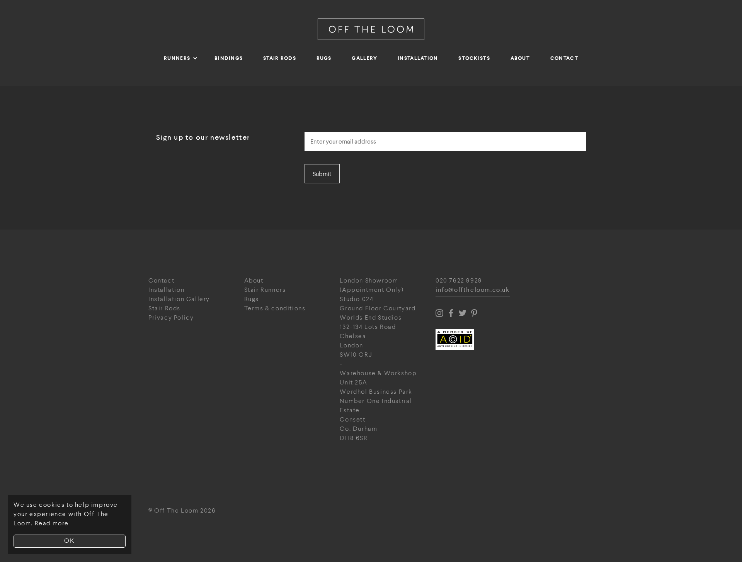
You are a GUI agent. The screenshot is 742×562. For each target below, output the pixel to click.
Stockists (474, 58)
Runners (177, 58)
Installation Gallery (179, 299)
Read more (52, 523)
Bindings (228, 58)
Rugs (324, 58)
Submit (322, 174)
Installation (418, 58)
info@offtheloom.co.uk (473, 290)
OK (69, 541)
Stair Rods (279, 58)
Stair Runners (265, 290)
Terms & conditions (275, 308)
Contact (564, 58)
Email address (326, 129)
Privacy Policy (171, 318)
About (520, 58)
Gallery (364, 58)
